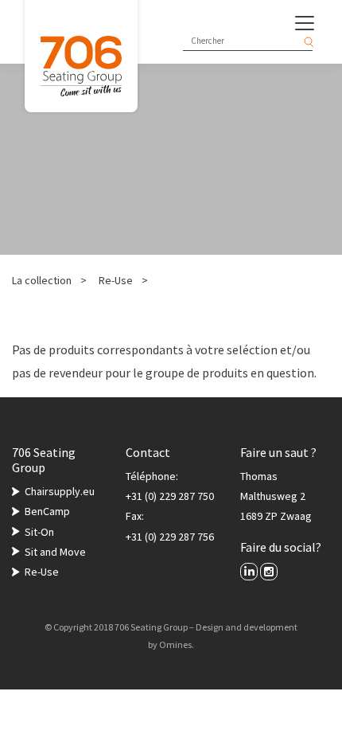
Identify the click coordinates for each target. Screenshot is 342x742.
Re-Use (116, 280)
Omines (175, 644)
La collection (42, 280)
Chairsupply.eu (60, 491)
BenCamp (47, 511)
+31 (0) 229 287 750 (170, 496)
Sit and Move (55, 552)
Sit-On (39, 532)
